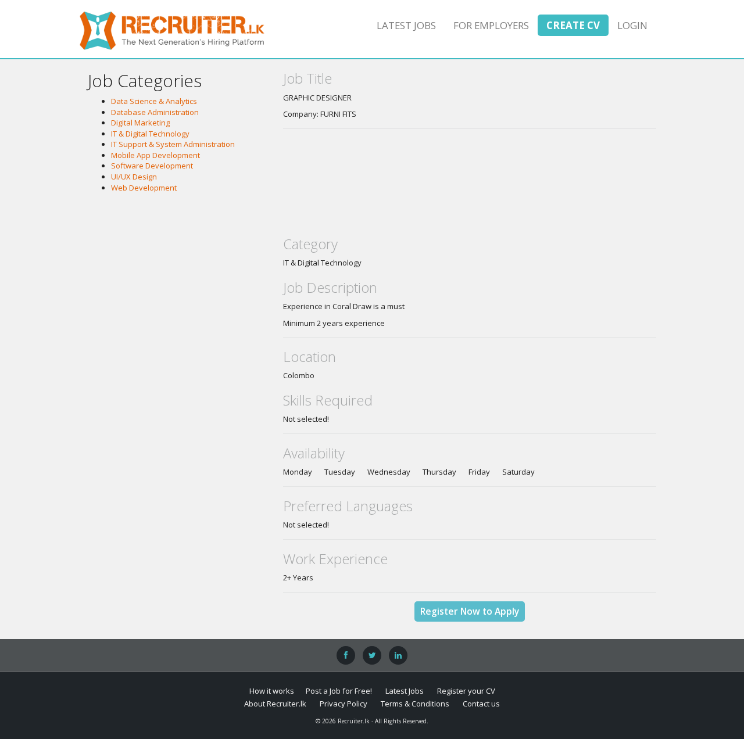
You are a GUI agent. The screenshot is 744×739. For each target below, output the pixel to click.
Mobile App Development (155, 155)
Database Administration (155, 112)
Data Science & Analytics (154, 101)
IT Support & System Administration (173, 144)
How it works (271, 691)
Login (632, 25)
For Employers (491, 25)
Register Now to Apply (469, 611)
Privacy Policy (343, 703)
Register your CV (466, 691)
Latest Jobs (406, 25)
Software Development (152, 165)
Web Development (144, 187)
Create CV (573, 25)
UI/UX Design (134, 176)
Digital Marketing (140, 122)
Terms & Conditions (415, 703)
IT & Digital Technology (150, 133)
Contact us (481, 703)
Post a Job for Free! (339, 691)
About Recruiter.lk (275, 703)
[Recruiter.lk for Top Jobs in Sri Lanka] (172, 29)
